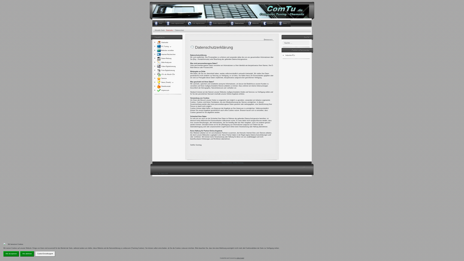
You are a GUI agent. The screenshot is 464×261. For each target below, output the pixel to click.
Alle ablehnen (27, 254)
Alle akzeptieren (11, 254)
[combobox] (296, 43)
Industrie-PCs (290, 55)
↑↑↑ (304, 167)
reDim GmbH (240, 258)
